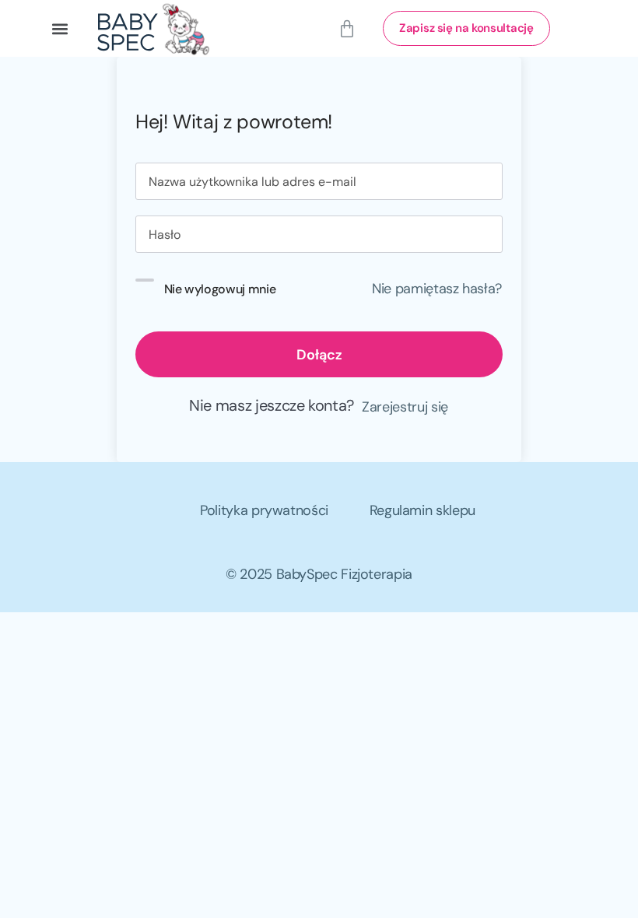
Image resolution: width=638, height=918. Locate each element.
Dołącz (319, 354)
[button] (59, 28)
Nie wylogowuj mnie (220, 288)
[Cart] (347, 28)
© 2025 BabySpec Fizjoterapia (319, 574)
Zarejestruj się (405, 406)
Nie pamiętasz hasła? (437, 288)
